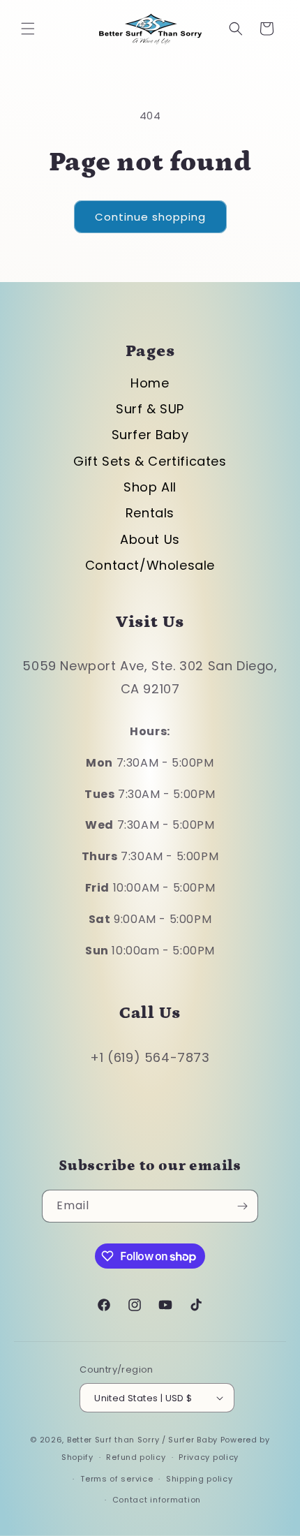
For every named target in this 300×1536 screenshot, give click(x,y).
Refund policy (135, 1457)
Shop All (150, 487)
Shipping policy (199, 1478)
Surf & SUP (150, 409)
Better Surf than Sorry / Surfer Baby (142, 1439)
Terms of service (116, 1478)
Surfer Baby (150, 434)
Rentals (150, 513)
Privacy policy (209, 1457)
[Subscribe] (242, 1206)
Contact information (156, 1499)
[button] (28, 28)
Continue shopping (150, 216)
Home (149, 383)
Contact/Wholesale (150, 565)
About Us (150, 539)
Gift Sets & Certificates (149, 461)
